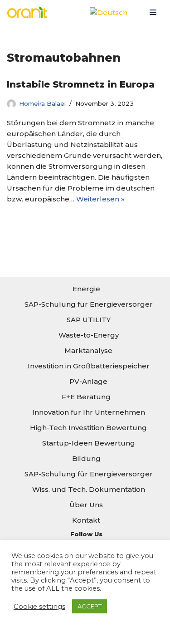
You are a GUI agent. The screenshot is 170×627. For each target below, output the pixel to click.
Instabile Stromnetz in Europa (81, 84)
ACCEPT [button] (90, 606)
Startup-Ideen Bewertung (88, 443)
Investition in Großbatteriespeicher (89, 366)
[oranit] (29, 12)
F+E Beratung (86, 396)
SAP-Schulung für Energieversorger (88, 304)
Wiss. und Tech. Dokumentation (88, 489)
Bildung (86, 458)
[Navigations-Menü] (153, 12)
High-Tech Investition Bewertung (88, 427)
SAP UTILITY (89, 319)
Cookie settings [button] (39, 607)
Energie (86, 288)
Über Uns (86, 504)
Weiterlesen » (100, 199)
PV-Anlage (88, 381)
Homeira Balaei (42, 103)
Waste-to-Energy (88, 335)
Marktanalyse (88, 350)
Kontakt (86, 520)
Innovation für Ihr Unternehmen (88, 412)
